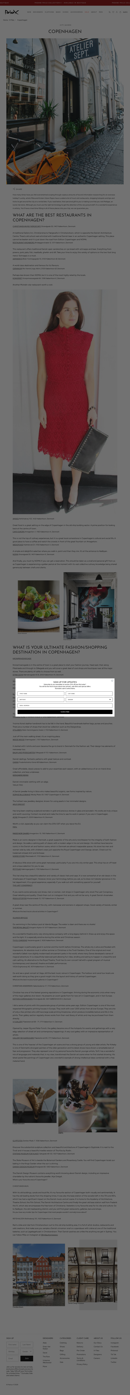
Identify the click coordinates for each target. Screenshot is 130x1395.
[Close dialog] (112, 680)
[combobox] (88, 700)
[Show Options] (110, 700)
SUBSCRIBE (65, 712)
